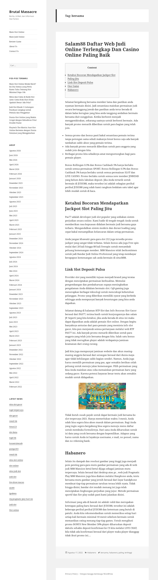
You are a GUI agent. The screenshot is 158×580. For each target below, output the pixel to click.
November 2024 (16, 243)
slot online (14, 465)
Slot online (14, 510)
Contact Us (14, 51)
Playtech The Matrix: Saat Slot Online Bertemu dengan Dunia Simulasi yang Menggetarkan (22, 130)
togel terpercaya (16, 410)
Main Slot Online (16, 32)
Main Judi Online (16, 37)
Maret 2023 (14, 336)
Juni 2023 (13, 322)
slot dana (13, 432)
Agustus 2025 (15, 201)
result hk (13, 421)
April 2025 (14, 220)
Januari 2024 (15, 289)
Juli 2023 (13, 317)
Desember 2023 (16, 294)
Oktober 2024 (15, 248)
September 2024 (16, 252)
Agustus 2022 (15, 368)
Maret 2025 (14, 225)
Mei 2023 (13, 326)
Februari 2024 (15, 285)
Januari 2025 (15, 234)
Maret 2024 (14, 280)
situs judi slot (15, 471)
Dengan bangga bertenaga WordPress (96, 574)
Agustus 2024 (15, 257)
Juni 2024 (13, 266)
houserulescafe (16, 443)
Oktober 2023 (15, 303)
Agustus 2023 (15, 312)
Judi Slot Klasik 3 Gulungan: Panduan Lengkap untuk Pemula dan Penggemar (21, 110)
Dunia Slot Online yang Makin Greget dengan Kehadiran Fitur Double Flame (23, 120)
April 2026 (14, 164)
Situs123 (13, 426)
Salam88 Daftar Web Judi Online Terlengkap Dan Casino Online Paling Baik (102, 49)
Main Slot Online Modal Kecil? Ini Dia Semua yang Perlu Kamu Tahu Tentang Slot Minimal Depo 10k (22, 88)
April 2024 (14, 275)
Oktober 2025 (15, 192)
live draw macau (16, 482)
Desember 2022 (16, 349)
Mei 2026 (13, 160)
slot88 (12, 488)
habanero (113, 552)
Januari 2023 (15, 345)
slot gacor (13, 415)
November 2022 (16, 354)
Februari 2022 (15, 386)
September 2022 (16, 363)
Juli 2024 (13, 261)
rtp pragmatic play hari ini (21, 499)
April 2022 (14, 377)
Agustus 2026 (15, 150)
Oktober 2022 (15, 359)
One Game (73, 86)
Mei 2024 (13, 271)
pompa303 (14, 449)
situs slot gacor (15, 404)
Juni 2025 (13, 211)
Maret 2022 (14, 382)
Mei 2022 (13, 373)
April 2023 (14, 331)
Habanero (73, 89)
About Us (13, 46)
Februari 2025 (15, 229)
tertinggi (128, 552)
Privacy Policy (71, 574)
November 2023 (16, 298)
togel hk (12, 438)
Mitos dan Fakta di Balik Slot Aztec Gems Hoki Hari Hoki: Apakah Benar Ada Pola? (21, 100)
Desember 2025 (16, 183)
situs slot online (16, 460)
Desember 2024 (16, 238)
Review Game (15, 41)
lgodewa (13, 493)
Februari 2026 (15, 174)
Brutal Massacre (23, 11)
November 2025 (16, 187)
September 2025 (16, 197)
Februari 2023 (15, 340)
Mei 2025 (13, 215)
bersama (104, 552)
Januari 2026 (15, 178)
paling (121, 552)
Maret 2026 (14, 169)
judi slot (12, 476)
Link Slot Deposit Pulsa (80, 82)
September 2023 (16, 308)
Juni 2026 (13, 155)
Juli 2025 (13, 206)
